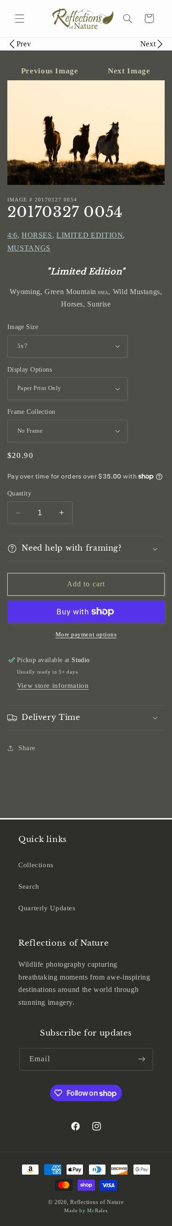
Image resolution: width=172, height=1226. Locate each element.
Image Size (22, 326)
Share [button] (27, 748)
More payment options (86, 634)
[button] (19, 18)
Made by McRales (85, 1210)
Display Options (29, 369)
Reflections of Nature (96, 1202)
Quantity (19, 493)
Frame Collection (31, 411)
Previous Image (50, 71)
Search (28, 886)
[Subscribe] (141, 1059)
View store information (53, 685)
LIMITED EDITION (89, 235)
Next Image (129, 71)
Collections (36, 865)
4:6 (12, 235)
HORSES (37, 235)
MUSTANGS (28, 248)
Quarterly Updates (47, 908)
